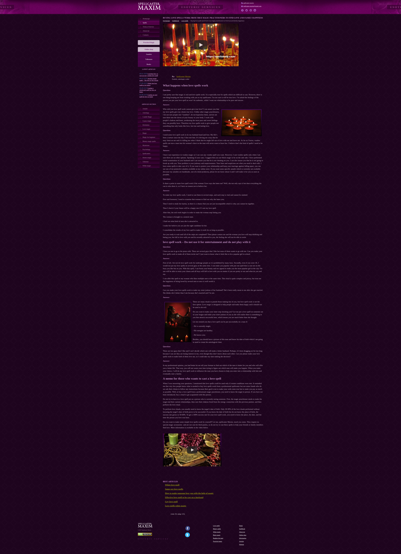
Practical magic (217, 541)
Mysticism (146, 145)
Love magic (146, 129)
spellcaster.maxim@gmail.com (252, 6)
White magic (147, 166)
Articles (241, 541)
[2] (165, 514)
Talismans (148, 59)
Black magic (216, 535)
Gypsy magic (147, 121)
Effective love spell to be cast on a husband (184, 497)
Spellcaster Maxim (183, 76)
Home (241, 526)
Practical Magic (148, 42)
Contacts (145, 35)
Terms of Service (148, 27)
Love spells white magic (175, 506)
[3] (167, 514)
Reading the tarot (218, 538)
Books (149, 64)
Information (242, 538)
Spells (145, 23)
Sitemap (241, 544)
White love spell (172, 485)
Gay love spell (171, 502)
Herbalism (146, 125)
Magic (145, 133)
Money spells (217, 529)
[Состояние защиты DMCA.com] (145, 535)
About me (146, 31)
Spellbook (242, 529)
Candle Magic (147, 117)
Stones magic (147, 157)
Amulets (149, 54)
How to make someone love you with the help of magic (189, 493)
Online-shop (149, 49)
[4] (168, 514)
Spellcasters (146, 153)
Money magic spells (149, 141)
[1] (163, 514)
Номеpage (146, 19)
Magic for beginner (149, 137)
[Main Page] (149, 6)
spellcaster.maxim (248, 3)
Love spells (216, 526)
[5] (170, 514)
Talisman (145, 162)
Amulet (145, 109)
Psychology (146, 149)
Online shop (242, 535)
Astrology (146, 113)
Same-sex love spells (174, 489)
